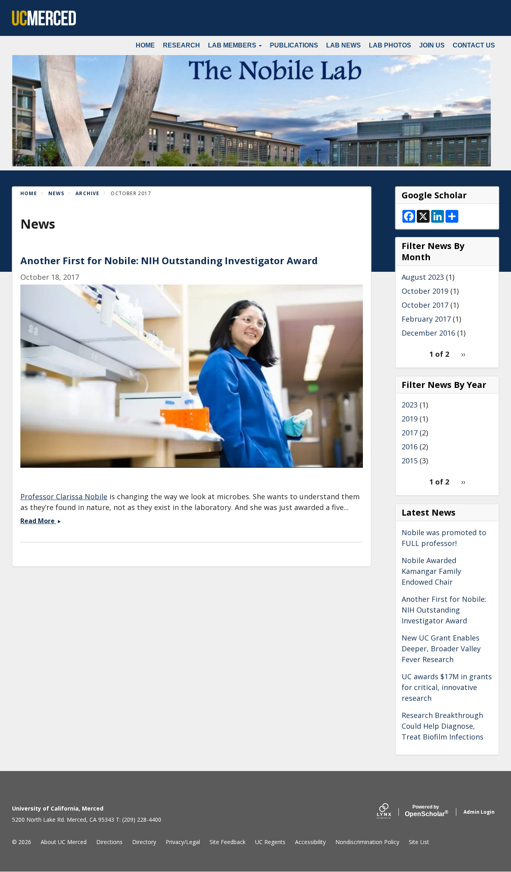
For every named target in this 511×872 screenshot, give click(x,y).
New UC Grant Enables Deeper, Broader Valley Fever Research (441, 648)
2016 (410, 446)
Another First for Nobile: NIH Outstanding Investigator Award (444, 609)
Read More (40, 520)
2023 (410, 404)
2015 (410, 460)
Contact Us (474, 45)
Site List (419, 842)
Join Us (432, 45)
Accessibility (310, 842)
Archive (87, 193)
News (56, 193)
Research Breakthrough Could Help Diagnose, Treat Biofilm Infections (442, 725)
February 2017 (426, 319)
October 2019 (425, 291)
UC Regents (270, 842)
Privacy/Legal (183, 842)
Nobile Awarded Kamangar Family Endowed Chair (431, 571)
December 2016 (428, 333)
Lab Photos (390, 45)
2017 (410, 432)
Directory (144, 842)
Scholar (426, 811)
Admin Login (479, 812)
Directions (109, 842)
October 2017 (425, 305)
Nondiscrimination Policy (367, 842)
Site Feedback (228, 842)
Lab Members (233, 45)
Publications (294, 45)
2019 (410, 418)
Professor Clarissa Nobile (63, 496)
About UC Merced (64, 842)
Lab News (343, 45)
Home (145, 45)
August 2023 (423, 277)
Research (181, 45)
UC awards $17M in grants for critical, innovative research (447, 687)
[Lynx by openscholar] (391, 812)
